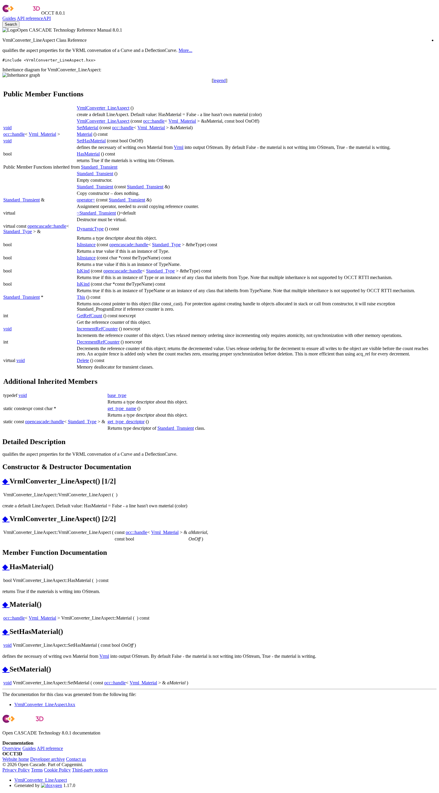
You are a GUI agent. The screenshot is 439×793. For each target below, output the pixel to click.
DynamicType (90, 228)
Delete (83, 360)
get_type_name (122, 408)
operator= (86, 199)
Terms (37, 769)
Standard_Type (17, 231)
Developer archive (47, 759)
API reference (50, 748)
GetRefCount (89, 315)
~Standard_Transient (96, 212)
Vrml (178, 147)
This (81, 297)
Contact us (76, 759)
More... (185, 50)
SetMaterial (87, 127)
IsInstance (86, 244)
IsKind (83, 270)
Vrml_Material (182, 121)
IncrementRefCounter (97, 328)
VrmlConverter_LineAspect (103, 107)
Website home (15, 759)
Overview (11, 748)
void (7, 127)
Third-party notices (90, 769)
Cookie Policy (57, 769)
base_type (117, 395)
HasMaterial (88, 153)
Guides (9, 18)
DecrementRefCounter (98, 341)
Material (84, 134)
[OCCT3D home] (21, 13)
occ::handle (154, 121)
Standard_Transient (99, 167)
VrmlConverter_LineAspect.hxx (44, 704)
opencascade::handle (46, 226)
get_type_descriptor (126, 421)
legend (219, 80)
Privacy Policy (16, 769)
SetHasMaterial (91, 140)
